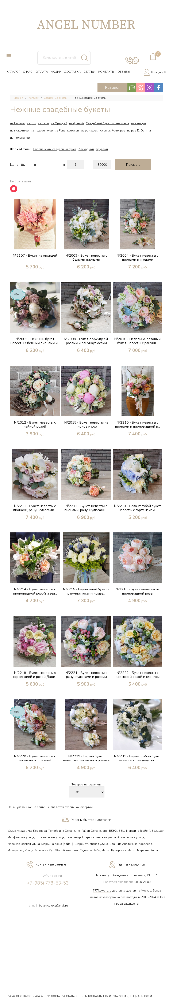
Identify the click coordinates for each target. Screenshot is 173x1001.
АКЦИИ (56, 72)
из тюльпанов (20, 138)
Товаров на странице (86, 784)
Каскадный (86, 149)
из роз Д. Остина (139, 131)
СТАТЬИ (89, 72)
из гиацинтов (19, 131)
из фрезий (76, 123)
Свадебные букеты (55, 98)
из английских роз (112, 131)
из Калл (43, 123)
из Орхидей (59, 123)
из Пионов (17, 123)
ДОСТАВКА (72, 72)
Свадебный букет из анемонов (107, 123)
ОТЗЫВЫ (124, 72)
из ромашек (89, 131)
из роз (31, 123)
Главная (18, 98)
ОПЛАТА (42, 72)
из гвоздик (138, 123)
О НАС (27, 72)
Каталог (33, 98)
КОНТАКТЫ (106, 72)
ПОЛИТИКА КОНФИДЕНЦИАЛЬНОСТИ (127, 996)
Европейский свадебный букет (54, 149)
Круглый (102, 149)
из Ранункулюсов (67, 131)
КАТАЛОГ (13, 72)
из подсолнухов (42, 131)
